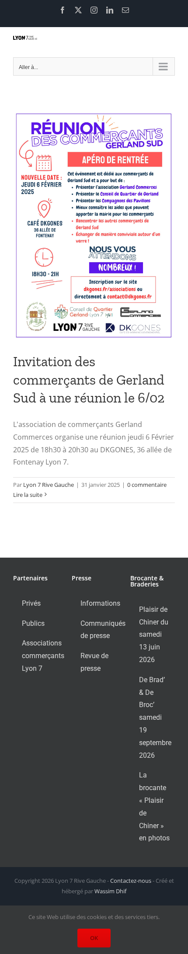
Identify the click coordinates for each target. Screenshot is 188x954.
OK (94, 938)
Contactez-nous (130, 881)
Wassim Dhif (110, 891)
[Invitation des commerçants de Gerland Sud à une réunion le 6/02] (94, 225)
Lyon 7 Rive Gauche (48, 485)
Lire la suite (27, 495)
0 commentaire (147, 485)
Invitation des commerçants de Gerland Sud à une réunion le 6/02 (88, 379)
